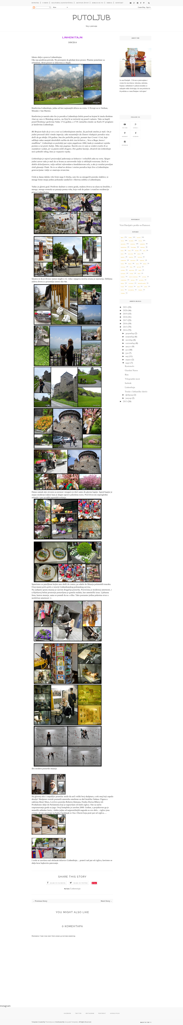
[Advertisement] (135, 182)
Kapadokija (123, 260)
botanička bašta (142, 283)
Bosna (122, 254)
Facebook (135, 136)
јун (126, 353)
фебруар (129, 394)
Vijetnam (140, 257)
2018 (125, 316)
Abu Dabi (139, 267)
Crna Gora (130, 254)
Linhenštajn (130, 387)
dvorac (131, 273)
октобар (129, 339)
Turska (130, 237)
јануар (128, 398)
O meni (45, 3)
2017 (125, 320)
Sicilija (140, 240)
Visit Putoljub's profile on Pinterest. (135, 225)
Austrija (123, 270)
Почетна (35, 3)
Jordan (139, 254)
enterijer (130, 286)
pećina (122, 290)
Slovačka (141, 280)
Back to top (145, 1022)
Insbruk (128, 383)
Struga (122, 283)
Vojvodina (131, 283)
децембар (129, 333)
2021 (125, 307)
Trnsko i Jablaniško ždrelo (136, 391)
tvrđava (140, 290)
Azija (144, 250)
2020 (125, 310)
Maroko (123, 257)
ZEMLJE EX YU (97, 3)
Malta (140, 270)
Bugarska (131, 240)
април (128, 359)
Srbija (109, 3)
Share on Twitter (80, 883)
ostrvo (145, 286)
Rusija (122, 250)
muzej (139, 273)
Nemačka (131, 257)
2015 (125, 326)
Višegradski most (132, 378)
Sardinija (142, 260)
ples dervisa (131, 290)
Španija (130, 263)
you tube (124, 128)
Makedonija (123, 247)
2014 (125, 330)
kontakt (119, 3)
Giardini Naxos (131, 370)
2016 (125, 323)
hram (138, 286)
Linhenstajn (75, 888)
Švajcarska (133, 247)
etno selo (123, 267)
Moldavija (132, 260)
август (128, 346)
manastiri (123, 244)
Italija (122, 240)
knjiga (122, 263)
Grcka (137, 263)
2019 (125, 313)
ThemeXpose (49, 1022)
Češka (131, 267)
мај (126, 356)
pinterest (125, 136)
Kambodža (142, 244)
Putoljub (91, 17)
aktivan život (82, 3)
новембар (129, 336)
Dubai (129, 250)
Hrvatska (142, 247)
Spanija (144, 263)
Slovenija (123, 273)
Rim (127, 374)
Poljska (137, 250)
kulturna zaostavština (62, 3)
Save (95, 883)
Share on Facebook (58, 883)
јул (126, 349)
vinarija (123, 293)
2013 (125, 401)
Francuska (131, 270)
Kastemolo (129, 366)
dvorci (122, 286)
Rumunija (132, 244)
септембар (130, 343)
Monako (133, 280)
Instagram (125, 145)
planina (139, 237)
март (127, 362)
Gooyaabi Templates (71, 1022)
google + (135, 128)
